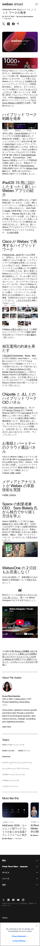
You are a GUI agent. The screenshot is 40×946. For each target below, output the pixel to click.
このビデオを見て (24, 301)
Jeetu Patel (9, 144)
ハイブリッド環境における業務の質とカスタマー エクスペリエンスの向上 (19, 656)
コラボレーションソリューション (13, 774)
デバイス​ (5, 872)
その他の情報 (12, 233)
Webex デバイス (24, 751)
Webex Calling (8, 751)
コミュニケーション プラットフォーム (15, 768)
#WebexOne (20, 98)
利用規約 (5, 918)
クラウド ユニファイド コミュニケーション (17, 762)
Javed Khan (19, 408)
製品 (4, 860)
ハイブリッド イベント (10, 786)
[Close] (37, 926)
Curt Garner (26, 413)
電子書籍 (31, 335)
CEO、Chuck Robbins (18, 133)
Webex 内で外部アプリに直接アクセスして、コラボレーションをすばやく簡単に (20, 662)
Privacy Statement (19, 936)
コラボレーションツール (10, 780)
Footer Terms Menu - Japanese (15, 866)
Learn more (6, 727)
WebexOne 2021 (27, 76)
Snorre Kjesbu (26, 166)
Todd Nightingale (28, 155)
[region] (20, 934)
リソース (5, 878)
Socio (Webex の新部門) (13, 103)
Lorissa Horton (24, 460)
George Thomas (13, 410)
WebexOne (6, 757)
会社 (4, 885)
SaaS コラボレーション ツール (13, 745)
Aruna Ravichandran (26, 16)
